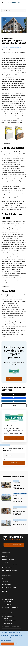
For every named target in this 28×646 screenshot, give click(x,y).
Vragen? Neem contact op (13, 544)
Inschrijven (14, 462)
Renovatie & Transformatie (9, 570)
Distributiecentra (7, 567)
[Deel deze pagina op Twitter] (13, 394)
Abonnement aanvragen (9, 587)
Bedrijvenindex (6, 584)
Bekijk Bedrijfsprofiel (14, 438)
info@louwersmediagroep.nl (11, 607)
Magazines (5, 579)
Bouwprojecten (6, 562)
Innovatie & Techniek (8, 559)
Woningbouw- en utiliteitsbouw (11, 47)
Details (16, 643)
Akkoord (7, 644)
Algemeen (5, 556)
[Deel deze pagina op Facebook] (13, 398)
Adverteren (5, 581)
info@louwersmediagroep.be (12, 626)
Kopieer (14, 405)
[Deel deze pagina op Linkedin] (13, 401)
